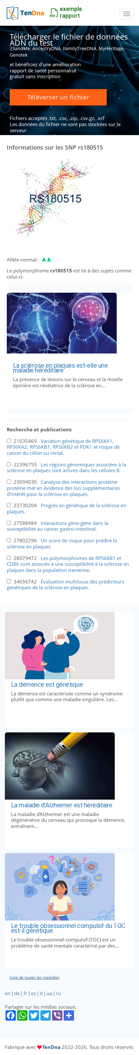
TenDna (51, 1047)
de (17, 993)
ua (49, 993)
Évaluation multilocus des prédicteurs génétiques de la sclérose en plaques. (65, 584)
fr (25, 993)
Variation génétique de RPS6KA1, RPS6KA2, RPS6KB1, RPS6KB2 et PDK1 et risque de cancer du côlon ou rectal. (63, 447)
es (33, 993)
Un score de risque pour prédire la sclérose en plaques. (62, 543)
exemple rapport (71, 12)
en (7, 993)
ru (58, 993)
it (41, 993)
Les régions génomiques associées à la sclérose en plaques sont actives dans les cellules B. (66, 467)
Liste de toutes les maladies (34, 977)
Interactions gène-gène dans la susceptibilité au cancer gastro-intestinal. (57, 526)
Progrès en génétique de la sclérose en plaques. (66, 508)
